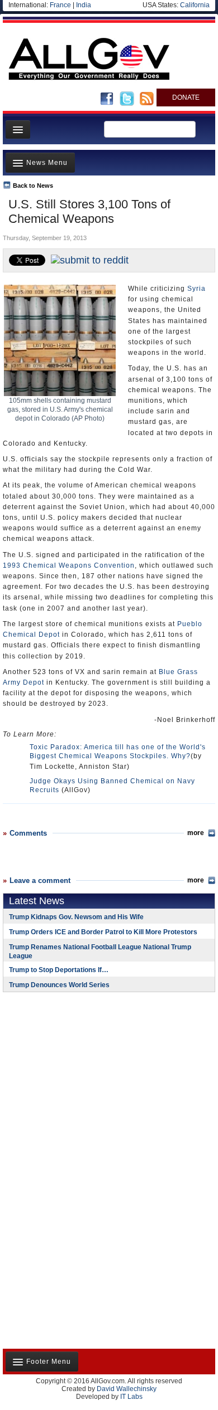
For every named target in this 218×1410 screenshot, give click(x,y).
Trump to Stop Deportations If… (58, 970)
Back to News (33, 185)
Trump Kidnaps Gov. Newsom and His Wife (76, 917)
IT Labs (131, 1397)
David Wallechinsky (127, 1389)
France (60, 5)
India (83, 5)
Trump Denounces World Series (59, 985)
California (195, 5)
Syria (196, 288)
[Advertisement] (73, 1073)
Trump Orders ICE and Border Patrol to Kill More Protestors (103, 932)
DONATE (186, 97)
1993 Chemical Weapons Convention (69, 565)
